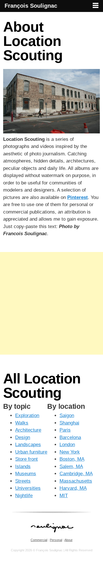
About (68, 540)
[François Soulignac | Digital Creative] (51, 12)
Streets (23, 481)
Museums (25, 473)
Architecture (28, 430)
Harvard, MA (73, 488)
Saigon (67, 415)
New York (70, 452)
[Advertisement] (51, 303)
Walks (21, 423)
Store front (26, 459)
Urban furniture (31, 452)
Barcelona (70, 437)
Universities (28, 488)
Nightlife (24, 495)
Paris (65, 430)
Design (22, 437)
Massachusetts (76, 481)
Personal (56, 540)
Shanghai (69, 423)
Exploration (27, 415)
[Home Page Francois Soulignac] (52, 535)
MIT (64, 495)
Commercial (39, 540)
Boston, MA (72, 459)
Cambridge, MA (76, 473)
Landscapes (28, 444)
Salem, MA (71, 466)
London (67, 444)
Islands (23, 466)
